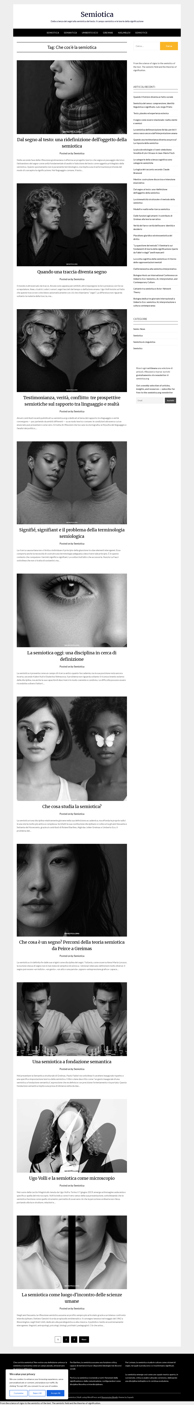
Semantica (70, 32)
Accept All (55, 1393)
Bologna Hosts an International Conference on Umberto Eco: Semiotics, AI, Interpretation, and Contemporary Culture (155, 279)
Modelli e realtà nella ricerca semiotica (151, 209)
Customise (18, 1393)
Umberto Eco (90, 32)
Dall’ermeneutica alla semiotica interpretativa (154, 269)
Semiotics (141, 32)
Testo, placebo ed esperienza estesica (151, 113)
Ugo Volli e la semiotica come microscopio (72, 1178)
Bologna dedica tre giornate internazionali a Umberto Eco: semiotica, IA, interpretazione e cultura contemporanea (154, 302)
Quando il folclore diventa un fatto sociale (153, 97)
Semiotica (97, 14)
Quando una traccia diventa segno (72, 272)
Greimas (108, 32)
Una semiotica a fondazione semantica (71, 1061)
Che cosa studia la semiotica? (72, 806)
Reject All (37, 1393)
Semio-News (139, 329)
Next (84, 1339)
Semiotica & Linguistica (144, 342)
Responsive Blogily (109, 1397)
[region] (37, 1384)
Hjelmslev (124, 32)
